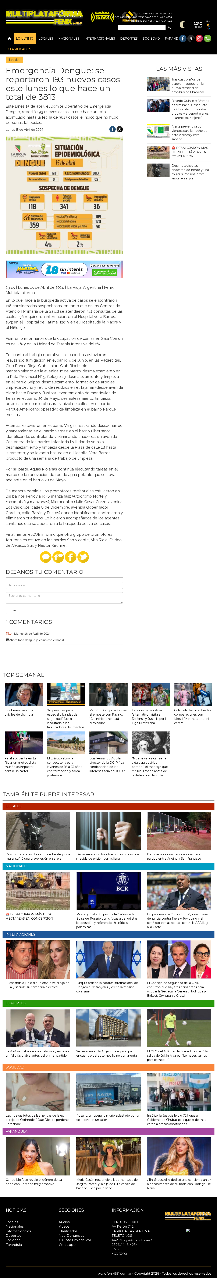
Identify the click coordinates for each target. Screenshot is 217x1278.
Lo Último (24, 38)
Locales (46, 38)
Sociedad (151, 38)
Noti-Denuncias (71, 1236)
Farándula (175, 38)
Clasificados (19, 49)
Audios (64, 1222)
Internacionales (99, 38)
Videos (64, 1226)
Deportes (129, 38)
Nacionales (68, 38)
